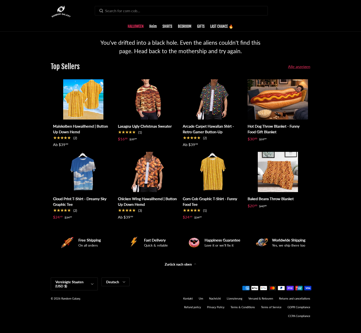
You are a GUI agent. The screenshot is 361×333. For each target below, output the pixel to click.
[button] (308, 11)
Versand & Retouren (260, 298)
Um (201, 298)
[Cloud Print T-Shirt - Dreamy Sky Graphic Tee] (83, 172)
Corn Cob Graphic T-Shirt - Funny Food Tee (210, 201)
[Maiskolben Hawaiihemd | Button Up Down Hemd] (83, 99)
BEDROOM (184, 26)
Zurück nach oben (179, 264)
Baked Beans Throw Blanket (271, 198)
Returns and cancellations (294, 298)
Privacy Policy (215, 307)
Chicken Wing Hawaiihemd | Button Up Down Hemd (147, 201)
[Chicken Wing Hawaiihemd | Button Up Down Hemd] (148, 172)
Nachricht (215, 298)
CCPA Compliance (299, 316)
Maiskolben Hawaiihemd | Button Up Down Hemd (80, 129)
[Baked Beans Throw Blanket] (278, 172)
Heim (153, 26)
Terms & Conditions (243, 307)
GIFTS (201, 26)
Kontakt (188, 298)
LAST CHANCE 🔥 (221, 26)
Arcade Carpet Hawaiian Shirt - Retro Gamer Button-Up (208, 129)
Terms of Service (271, 307)
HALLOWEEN (136, 26)
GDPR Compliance (298, 307)
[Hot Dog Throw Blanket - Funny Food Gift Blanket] (278, 99)
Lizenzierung (234, 298)
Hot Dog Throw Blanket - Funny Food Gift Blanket (274, 129)
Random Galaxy (70, 298)
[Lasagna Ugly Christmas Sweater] (148, 99)
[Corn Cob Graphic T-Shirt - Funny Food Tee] (213, 172)
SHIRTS (167, 26)
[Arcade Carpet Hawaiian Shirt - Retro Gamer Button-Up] (213, 99)
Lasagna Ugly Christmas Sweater (145, 126)
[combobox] (181, 10)
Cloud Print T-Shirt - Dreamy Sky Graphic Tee (79, 201)
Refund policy (192, 307)
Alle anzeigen (299, 66)
